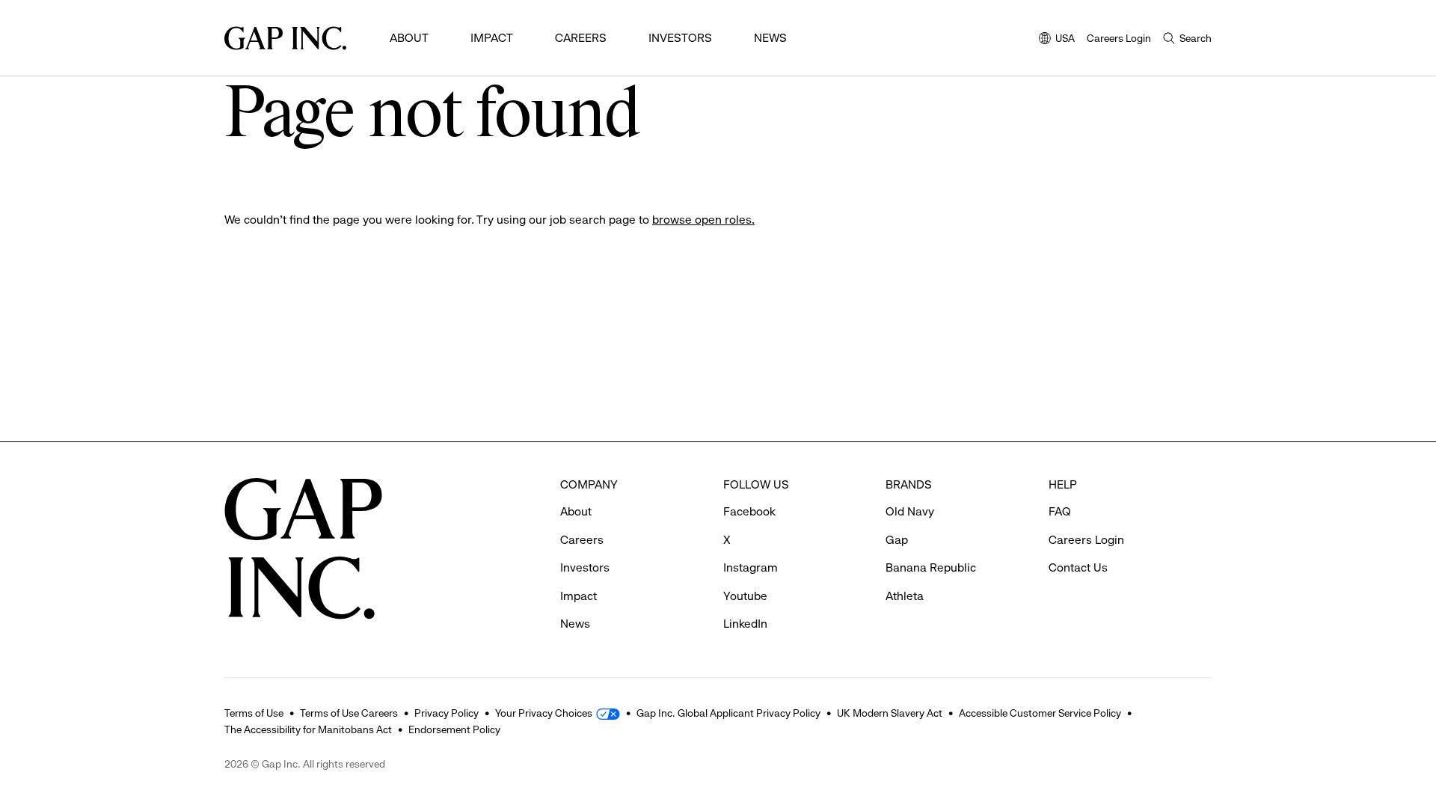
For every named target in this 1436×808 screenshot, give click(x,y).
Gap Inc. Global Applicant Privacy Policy (728, 713)
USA (1057, 39)
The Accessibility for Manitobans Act (308, 729)
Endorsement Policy (454, 729)
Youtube (745, 596)
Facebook (749, 511)
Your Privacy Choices (543, 713)
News (770, 38)
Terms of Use (253, 713)
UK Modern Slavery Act (889, 713)
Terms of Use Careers (349, 713)
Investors (680, 38)
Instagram (750, 567)
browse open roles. (703, 219)
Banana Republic (931, 567)
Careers (581, 38)
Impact (491, 38)
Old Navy (910, 511)
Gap (897, 540)
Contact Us (1078, 567)
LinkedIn (745, 623)
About (409, 38)
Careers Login (1119, 38)
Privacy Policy (446, 713)
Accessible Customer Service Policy (1040, 713)
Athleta (905, 596)
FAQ (1060, 511)
